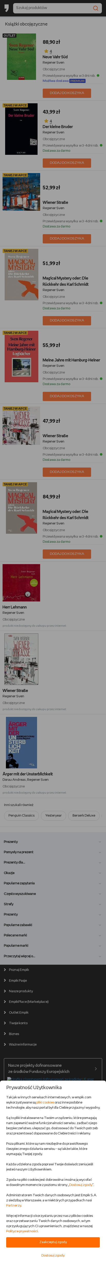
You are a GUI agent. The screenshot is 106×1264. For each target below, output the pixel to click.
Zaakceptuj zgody (53, 1242)
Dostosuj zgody (80, 1185)
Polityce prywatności (22, 1231)
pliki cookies (45, 1102)
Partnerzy (13, 1205)
